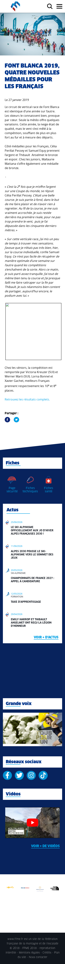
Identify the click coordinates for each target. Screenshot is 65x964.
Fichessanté (48, 490)
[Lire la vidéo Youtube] (32, 822)
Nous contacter (38, 957)
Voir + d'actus (46, 637)
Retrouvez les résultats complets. (27, 399)
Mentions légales (29, 952)
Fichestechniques (30, 490)
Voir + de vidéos (45, 846)
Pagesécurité (12, 490)
